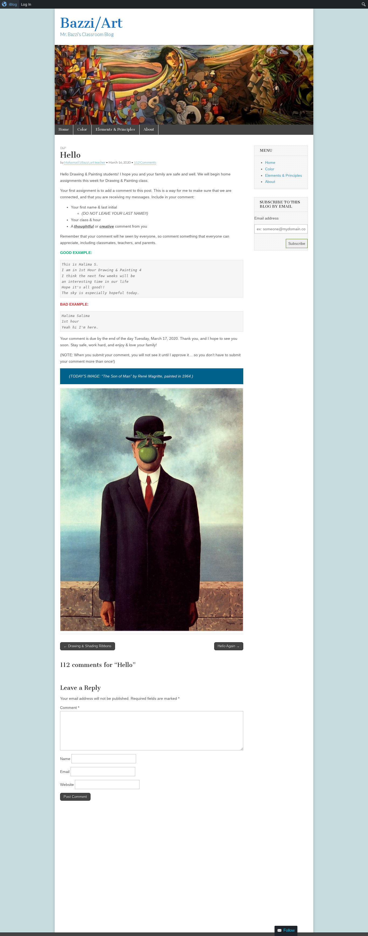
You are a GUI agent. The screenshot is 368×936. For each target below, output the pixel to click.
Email (65, 771)
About (149, 129)
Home (64, 129)
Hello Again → (229, 646)
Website (67, 784)
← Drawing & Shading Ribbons (88, 646)
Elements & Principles (115, 129)
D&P (63, 148)
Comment (69, 707)
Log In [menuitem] (26, 4)
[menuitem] (9, 4)
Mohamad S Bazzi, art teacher (84, 162)
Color (82, 129)
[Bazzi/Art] (184, 67)
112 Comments (145, 162)
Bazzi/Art (91, 23)
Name (65, 759)
